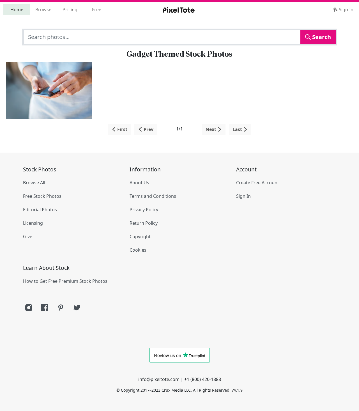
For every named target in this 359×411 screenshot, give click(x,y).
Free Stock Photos (42, 196)
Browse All (34, 183)
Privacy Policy (144, 209)
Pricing (70, 9)
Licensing (33, 223)
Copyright (140, 236)
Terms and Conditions (153, 196)
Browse (43, 9)
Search (321, 37)
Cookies (138, 250)
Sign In (345, 9)
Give (27, 236)
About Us (139, 183)
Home (16, 9)
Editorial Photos (40, 209)
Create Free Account (257, 183)
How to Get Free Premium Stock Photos (65, 281)
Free (96, 9)
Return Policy (144, 223)
